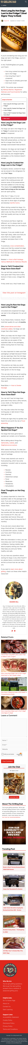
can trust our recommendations (11, 817)
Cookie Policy (7, 1020)
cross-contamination (17, 246)
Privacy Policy (7, 1026)
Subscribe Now (14, 797)
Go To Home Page (9, 1000)
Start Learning (7, 1009)
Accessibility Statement (11, 1017)
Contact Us (6, 1006)
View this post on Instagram (14, 293)
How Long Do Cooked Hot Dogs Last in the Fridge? (14, 109)
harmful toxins (15, 203)
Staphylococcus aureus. (9, 445)
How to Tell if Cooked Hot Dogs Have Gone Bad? (14, 114)
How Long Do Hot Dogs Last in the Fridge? (14, 104)
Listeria (11, 443)
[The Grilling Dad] (8, 2)
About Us (6, 1003)
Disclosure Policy (8, 1023)
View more (6, 118)
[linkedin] (14, 631)
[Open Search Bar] (26, 2)
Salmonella (4, 443)
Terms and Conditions (10, 1029)
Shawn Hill (6, 20)
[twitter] (12, 631)
